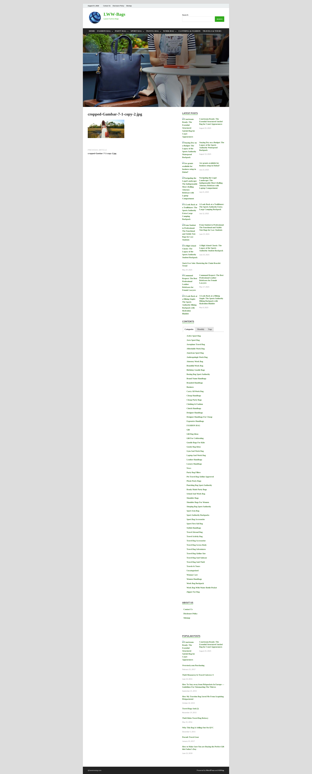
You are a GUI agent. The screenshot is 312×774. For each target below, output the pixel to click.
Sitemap (129, 6)
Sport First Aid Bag (195, 524)
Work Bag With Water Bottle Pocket (202, 588)
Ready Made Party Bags (197, 489)
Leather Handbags (194, 460)
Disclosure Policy (118, 6)
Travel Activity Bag (195, 536)
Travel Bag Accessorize (196, 541)
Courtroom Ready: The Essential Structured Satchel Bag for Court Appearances (211, 121)
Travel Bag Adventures (196, 549)
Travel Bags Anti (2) (190, 709)
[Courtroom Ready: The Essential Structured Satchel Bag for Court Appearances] (189, 119)
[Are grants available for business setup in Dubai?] (189, 163)
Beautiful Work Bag (195, 366)
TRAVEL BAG (152, 31)
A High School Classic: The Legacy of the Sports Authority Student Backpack (211, 248)
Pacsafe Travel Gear (190, 737)
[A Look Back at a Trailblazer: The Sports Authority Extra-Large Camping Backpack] (189, 205)
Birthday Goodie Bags (196, 370)
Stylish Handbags (194, 528)
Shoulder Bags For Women (198, 502)
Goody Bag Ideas (194, 447)
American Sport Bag (195, 353)
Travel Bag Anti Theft (196, 562)
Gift (188, 430)
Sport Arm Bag (193, 511)
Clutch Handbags (194, 408)
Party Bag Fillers (194, 472)
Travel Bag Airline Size (196, 553)
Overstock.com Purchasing (193, 665)
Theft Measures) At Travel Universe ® (198, 675)
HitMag (221, 770)
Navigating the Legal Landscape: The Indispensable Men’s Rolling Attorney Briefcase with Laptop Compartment (211, 183)
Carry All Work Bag (195, 391)
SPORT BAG (136, 31)
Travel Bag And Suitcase (197, 558)
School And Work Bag (196, 494)
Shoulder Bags (193, 498)
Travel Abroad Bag (195, 532)
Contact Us (106, 6)
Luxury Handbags (194, 464)
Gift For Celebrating (195, 438)
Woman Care (192, 575)
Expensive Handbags (195, 421)
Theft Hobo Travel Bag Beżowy (195, 718)
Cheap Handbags (194, 396)
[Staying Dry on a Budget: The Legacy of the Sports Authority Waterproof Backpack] (189, 143)
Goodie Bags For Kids (196, 443)
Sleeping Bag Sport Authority (199, 507)
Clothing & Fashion (189, 31)
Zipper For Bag (193, 592)
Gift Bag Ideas (192, 434)
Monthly (200, 329)
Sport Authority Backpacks (198, 515)
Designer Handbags (195, 413)
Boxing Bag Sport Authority (198, 374)
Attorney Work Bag (195, 361)
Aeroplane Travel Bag (196, 344)
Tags (210, 329)
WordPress (210, 770)
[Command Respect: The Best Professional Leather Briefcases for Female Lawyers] (189, 276)
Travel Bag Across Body (197, 545)
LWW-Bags (114, 14)
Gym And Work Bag (195, 451)
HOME (92, 31)
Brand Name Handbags (196, 378)
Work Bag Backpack (195, 583)
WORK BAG (168, 31)
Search (185, 15)
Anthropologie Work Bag (197, 357)
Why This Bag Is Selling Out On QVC (198, 728)
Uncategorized (193, 571)
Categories (189, 329)
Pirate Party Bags (194, 481)
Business (190, 387)
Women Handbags (194, 579)
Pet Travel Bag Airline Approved (200, 477)
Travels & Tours (212, 31)
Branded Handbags (195, 383)
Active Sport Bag (194, 336)
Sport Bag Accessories (196, 519)
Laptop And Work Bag (196, 455)
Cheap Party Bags (194, 400)
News (189, 468)
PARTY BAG (120, 31)
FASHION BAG (104, 31)
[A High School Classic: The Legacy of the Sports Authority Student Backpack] (189, 246)
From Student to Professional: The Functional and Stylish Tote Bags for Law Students (211, 227)
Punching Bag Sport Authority (199, 485)
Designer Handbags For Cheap (199, 417)
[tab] (189, 329)
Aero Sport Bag (193, 340)
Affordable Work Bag (196, 349)
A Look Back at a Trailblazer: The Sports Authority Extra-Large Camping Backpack (211, 206)
